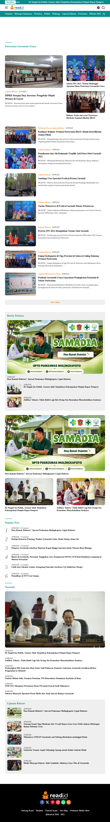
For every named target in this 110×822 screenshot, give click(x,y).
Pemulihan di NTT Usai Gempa (25, 576)
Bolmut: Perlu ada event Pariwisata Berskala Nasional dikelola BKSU (82, 116)
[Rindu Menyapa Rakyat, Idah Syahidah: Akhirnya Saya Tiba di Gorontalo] (14, 765)
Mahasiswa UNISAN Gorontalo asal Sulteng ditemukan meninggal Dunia (55, 737)
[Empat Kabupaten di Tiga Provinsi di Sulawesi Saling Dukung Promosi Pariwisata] (20, 259)
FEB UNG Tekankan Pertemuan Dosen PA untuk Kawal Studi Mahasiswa (37, 686)
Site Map (64, 811)
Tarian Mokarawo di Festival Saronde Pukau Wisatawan (66, 206)
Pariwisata (56, 274)
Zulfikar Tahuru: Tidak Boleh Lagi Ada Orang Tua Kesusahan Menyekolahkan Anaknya (63, 400)
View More (55, 302)
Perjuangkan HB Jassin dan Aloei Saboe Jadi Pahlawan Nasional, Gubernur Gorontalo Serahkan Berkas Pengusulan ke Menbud (50, 669)
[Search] (103, 7)
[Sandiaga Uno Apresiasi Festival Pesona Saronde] (20, 184)
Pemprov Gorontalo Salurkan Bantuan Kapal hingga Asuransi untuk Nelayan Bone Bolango (51, 548)
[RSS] (68, 802)
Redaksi (39, 811)
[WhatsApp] (63, 802)
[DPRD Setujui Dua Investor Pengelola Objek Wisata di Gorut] (34, 71)
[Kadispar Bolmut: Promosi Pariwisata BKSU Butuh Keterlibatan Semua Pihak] (20, 135)
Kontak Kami (51, 811)
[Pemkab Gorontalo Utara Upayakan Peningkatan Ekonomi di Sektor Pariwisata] (20, 284)
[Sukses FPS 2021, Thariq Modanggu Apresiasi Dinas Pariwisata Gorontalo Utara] (85, 68)
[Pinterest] (52, 802)
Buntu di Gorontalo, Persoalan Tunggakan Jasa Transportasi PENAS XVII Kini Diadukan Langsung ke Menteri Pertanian (56, 558)
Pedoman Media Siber (80, 811)
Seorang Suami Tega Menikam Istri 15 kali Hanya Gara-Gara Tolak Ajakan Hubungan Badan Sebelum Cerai (62, 725)
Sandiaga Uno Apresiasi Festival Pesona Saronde (62, 178)
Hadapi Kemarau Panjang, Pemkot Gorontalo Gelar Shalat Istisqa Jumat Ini (45, 539)
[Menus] (7, 7)
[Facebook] (42, 802)
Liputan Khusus (11, 91)
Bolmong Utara (44, 128)
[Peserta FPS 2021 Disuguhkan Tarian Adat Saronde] (20, 236)
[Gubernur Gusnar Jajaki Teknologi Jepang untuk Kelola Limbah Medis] (14, 752)
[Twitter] (47, 802)
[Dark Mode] (98, 7)
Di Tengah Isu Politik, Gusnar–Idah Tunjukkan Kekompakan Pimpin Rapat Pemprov (41, 2)
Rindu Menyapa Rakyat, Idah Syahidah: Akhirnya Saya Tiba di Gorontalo (56, 763)
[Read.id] (17, 7)
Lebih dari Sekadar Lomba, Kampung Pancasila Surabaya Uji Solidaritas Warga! (47, 567)
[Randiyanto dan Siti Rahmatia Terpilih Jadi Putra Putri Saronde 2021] (20, 158)
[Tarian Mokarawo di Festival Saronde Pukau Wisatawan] (20, 211)
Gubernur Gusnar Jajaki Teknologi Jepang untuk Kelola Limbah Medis (55, 750)
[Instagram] (58, 802)
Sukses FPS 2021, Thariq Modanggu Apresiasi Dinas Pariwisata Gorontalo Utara (85, 85)
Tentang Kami (27, 811)
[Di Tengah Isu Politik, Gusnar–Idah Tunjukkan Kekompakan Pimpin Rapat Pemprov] (14, 389)
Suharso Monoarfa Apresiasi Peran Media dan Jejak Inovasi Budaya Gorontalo (40, 693)
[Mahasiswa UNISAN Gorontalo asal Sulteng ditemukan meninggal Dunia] (14, 739)
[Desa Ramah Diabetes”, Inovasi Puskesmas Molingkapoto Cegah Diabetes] (55, 347)
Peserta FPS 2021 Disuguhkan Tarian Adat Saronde (63, 231)
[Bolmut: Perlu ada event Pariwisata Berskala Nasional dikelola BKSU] (85, 102)
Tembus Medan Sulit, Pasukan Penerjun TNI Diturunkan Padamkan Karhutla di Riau (43, 678)
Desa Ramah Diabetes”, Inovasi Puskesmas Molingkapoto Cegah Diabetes (39, 379)
